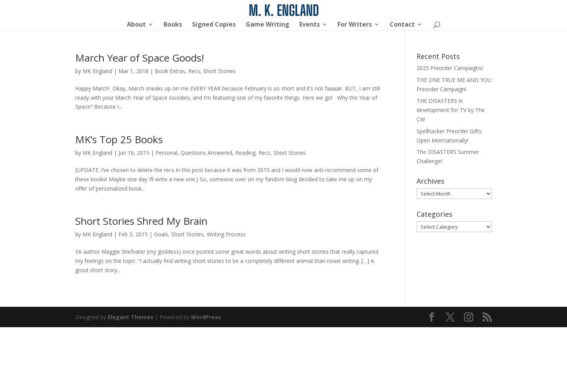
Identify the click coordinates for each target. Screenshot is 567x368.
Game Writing (267, 25)
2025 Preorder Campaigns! (450, 68)
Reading (245, 152)
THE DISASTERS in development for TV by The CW (451, 110)
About (136, 25)
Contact (402, 25)
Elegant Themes (131, 317)
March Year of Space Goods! (139, 58)
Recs (194, 71)
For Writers (355, 25)
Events (309, 25)
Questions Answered (206, 152)
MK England (97, 71)
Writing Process (226, 234)
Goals (161, 234)
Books (173, 25)
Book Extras (170, 71)
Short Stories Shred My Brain (141, 221)
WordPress (206, 317)
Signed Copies (214, 25)
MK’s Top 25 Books (119, 139)
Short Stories (219, 71)
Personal (166, 152)
